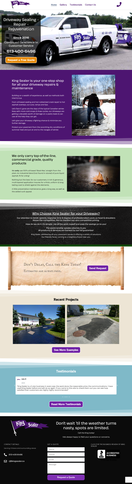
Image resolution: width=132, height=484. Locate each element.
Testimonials (76, 4)
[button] (15, 385)
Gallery (63, 4)
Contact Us (90, 4)
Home (54, 4)
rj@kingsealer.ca (16, 461)
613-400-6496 (16, 454)
